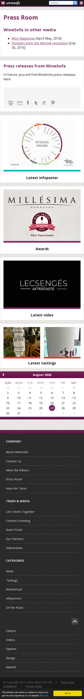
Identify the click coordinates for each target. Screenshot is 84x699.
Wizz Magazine (23, 38)
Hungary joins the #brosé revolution (40, 43)
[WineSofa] (12, 3)
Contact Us (13, 461)
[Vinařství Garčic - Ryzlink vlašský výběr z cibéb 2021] (21, 343)
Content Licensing (18, 521)
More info (44, 695)
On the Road (14, 607)
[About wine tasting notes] (42, 285)
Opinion (11, 649)
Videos (10, 640)
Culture (11, 631)
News (9, 571)
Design (10, 658)
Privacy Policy (33, 686)
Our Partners (15, 539)
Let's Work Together (20, 512)
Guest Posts (14, 530)
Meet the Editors (17, 470)
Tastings (12, 580)
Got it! (68, 693)
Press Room (14, 479)
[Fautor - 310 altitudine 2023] (62, 343)
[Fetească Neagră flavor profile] (42, 144)
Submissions (14, 548)
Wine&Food (14, 589)
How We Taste (16, 488)
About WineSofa (17, 452)
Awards (11, 667)
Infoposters (14, 598)
